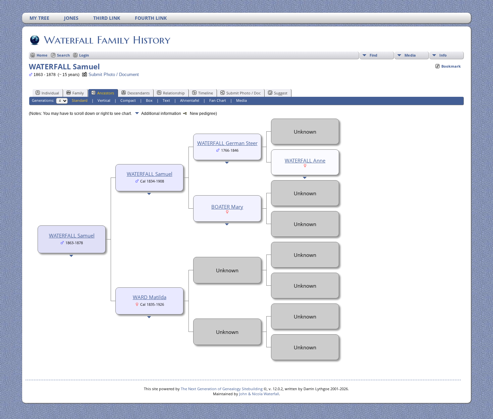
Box (149, 100)
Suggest (280, 92)
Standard (80, 100)
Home (42, 55)
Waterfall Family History (107, 40)
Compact (128, 100)
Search (63, 55)
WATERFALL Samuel (72, 235)
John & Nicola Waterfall (259, 393)
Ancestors (105, 92)
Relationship (174, 92)
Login (84, 55)
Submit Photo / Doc (243, 92)
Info (443, 55)
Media (410, 55)
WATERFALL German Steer (227, 143)
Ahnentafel (189, 100)
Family (78, 92)
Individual (50, 92)
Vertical (104, 100)
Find (373, 55)
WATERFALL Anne (305, 160)
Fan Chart (217, 100)
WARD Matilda (149, 297)
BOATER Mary (227, 206)
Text (166, 100)
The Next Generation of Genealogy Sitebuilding (222, 388)
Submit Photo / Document (114, 74)
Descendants (138, 92)
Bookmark (451, 66)
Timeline (205, 92)
